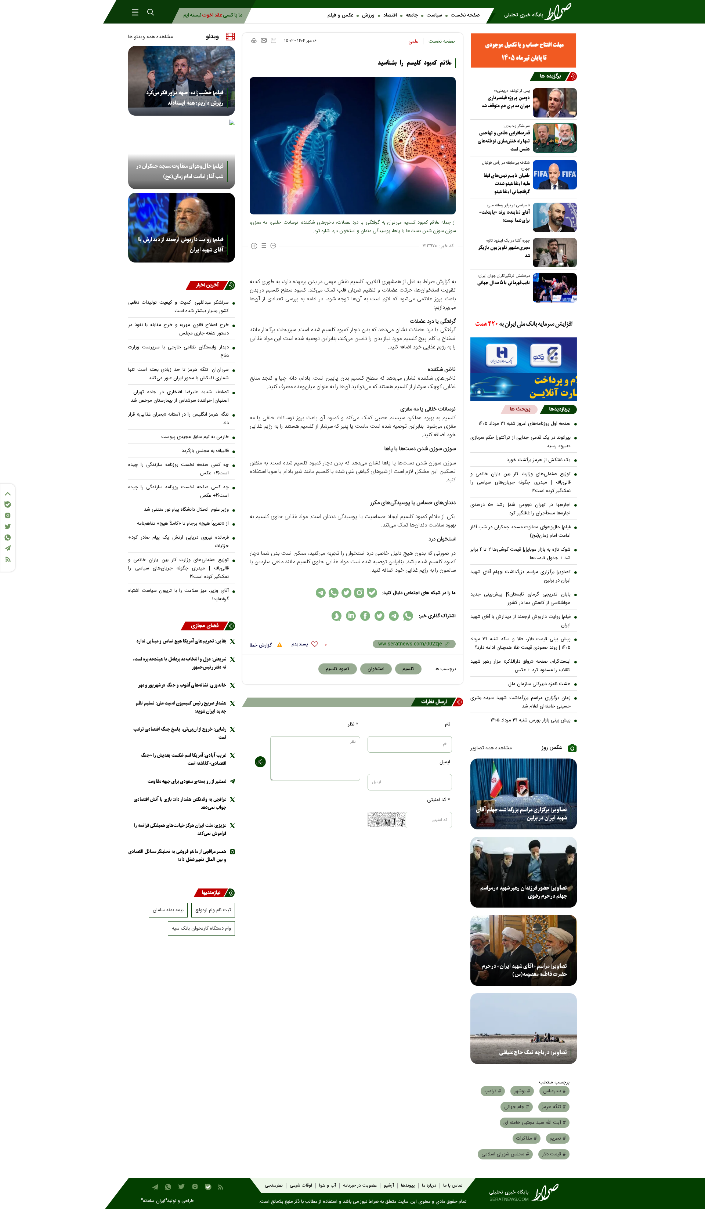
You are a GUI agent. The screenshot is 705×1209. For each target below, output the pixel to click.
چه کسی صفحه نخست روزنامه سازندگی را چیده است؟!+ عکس (178, 469)
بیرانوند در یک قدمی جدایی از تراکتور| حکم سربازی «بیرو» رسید (520, 442)
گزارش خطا (261, 645)
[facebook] (365, 616)
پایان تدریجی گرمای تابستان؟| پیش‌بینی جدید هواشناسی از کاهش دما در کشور (520, 598)
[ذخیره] (273, 40)
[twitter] (379, 616)
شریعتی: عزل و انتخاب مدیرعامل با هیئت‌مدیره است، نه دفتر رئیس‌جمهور (179, 663)
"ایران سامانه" (154, 1201)
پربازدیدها (559, 409)
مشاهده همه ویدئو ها (150, 37)
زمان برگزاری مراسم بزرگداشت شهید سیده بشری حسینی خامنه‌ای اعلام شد (520, 702)
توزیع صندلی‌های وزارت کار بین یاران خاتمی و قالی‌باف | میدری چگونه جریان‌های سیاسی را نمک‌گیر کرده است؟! (520, 482)
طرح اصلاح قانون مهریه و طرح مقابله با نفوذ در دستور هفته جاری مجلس (178, 329)
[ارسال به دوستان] (264, 40)
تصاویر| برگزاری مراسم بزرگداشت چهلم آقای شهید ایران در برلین (520, 576)
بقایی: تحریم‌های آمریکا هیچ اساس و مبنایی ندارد (181, 641)
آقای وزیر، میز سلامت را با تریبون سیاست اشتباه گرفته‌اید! (178, 595)
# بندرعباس (554, 1091)
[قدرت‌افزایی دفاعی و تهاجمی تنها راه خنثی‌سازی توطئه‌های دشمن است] (553, 138)
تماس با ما (452, 1186)
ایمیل (445, 762)
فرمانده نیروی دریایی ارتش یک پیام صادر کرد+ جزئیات (178, 541)
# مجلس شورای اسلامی (505, 1154)
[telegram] (394, 616)
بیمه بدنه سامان (168, 910)
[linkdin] (351, 616)
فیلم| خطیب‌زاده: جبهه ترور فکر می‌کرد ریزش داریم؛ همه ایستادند (184, 98)
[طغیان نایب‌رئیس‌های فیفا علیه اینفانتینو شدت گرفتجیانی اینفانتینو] (553, 174)
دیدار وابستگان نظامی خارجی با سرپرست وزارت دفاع (178, 351)
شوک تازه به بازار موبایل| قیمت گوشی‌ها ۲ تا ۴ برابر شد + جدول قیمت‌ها (520, 554)
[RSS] (7, 559)
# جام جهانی (516, 1107)
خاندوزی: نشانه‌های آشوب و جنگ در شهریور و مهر (182, 685)
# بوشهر (522, 1091)
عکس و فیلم (340, 15)
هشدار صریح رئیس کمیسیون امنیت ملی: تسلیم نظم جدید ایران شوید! (180, 707)
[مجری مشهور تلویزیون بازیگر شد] (553, 252)
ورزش (368, 15)
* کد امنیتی (438, 800)
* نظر (353, 724)
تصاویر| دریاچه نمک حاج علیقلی (533, 1053)
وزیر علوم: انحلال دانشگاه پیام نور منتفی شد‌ (186, 510)
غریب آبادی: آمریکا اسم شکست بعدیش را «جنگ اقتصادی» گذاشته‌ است (183, 759)
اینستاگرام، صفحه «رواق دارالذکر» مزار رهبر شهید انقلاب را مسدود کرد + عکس (520, 666)
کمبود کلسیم (338, 669)
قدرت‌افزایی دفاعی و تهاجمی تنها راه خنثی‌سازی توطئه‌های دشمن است (504, 141)
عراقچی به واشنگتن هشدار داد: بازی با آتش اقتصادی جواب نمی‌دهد (180, 803)
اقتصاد (390, 15)
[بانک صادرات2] (523, 355)
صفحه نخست (465, 15)
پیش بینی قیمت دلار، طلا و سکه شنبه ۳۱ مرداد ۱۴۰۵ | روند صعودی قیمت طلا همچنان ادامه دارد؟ (520, 643)
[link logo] (540, 11)
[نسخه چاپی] (253, 40)
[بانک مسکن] (523, 50)
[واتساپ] (7, 537)
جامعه (412, 15)
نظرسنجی (274, 1186)
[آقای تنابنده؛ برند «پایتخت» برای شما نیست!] (553, 217)
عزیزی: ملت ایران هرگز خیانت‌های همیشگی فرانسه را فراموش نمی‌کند (180, 829)
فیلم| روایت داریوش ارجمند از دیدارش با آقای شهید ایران (520, 621)
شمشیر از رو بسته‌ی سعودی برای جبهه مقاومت (187, 781)
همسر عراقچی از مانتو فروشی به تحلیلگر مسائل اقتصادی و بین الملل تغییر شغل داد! (177, 855)
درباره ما (429, 1186)
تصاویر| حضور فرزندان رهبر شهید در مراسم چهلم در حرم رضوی (523, 892)
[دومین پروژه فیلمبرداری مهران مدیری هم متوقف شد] (553, 102)
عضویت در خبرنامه (360, 1186)
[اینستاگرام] (7, 515)
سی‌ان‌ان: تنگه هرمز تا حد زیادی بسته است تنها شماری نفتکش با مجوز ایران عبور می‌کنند (178, 374)
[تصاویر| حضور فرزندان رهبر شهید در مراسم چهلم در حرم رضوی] (523, 872)
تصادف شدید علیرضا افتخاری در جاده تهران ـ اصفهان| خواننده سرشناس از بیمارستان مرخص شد (178, 396)
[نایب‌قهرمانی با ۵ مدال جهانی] (553, 288)
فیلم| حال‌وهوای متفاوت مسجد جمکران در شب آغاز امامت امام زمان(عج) (520, 531)
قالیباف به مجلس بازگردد (205, 451)
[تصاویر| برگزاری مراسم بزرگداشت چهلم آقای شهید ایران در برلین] (523, 794)
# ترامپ (492, 1091)
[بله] (7, 504)
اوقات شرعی (301, 1186)
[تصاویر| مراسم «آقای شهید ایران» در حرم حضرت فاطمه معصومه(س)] (523, 950)
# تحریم (558, 1138)
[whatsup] (408, 616)
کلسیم (408, 669)
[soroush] (336, 616)
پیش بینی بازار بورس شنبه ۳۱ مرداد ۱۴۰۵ (531, 720)
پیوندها (408, 1186)
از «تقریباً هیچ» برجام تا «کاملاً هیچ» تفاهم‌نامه (183, 524)
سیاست (434, 15)
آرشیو (389, 1186)
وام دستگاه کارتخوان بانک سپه (201, 928)
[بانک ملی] (523, 324)
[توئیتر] (7, 526)
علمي (413, 41)
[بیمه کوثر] (523, 387)
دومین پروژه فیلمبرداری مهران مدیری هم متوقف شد (505, 101)
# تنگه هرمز (554, 1107)
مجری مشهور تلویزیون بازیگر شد (504, 251)
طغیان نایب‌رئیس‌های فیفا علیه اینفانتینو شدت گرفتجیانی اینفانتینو (507, 183)
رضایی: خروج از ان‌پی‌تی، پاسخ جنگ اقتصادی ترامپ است (179, 733)
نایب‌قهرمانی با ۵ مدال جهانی (503, 282)
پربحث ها (520, 409)
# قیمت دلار (554, 1154)
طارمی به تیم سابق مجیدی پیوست (195, 437)
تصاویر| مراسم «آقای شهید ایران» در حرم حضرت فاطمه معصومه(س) (524, 970)
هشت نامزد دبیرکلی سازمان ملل (539, 684)
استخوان (376, 669)
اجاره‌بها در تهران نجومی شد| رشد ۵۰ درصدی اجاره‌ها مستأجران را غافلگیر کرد (520, 509)
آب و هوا (327, 1186)
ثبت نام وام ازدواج (213, 910)
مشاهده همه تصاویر (491, 748)
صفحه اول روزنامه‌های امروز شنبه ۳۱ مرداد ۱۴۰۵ (524, 424)
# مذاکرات (526, 1138)
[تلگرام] (7, 548)
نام (447, 724)
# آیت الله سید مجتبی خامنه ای (534, 1123)
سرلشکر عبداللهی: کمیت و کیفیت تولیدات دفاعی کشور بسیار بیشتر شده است (178, 306)
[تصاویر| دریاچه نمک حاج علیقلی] (523, 1028)
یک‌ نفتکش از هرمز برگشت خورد (539, 460)
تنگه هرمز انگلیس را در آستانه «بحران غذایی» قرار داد (178, 418)
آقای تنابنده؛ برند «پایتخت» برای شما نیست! (504, 216)
